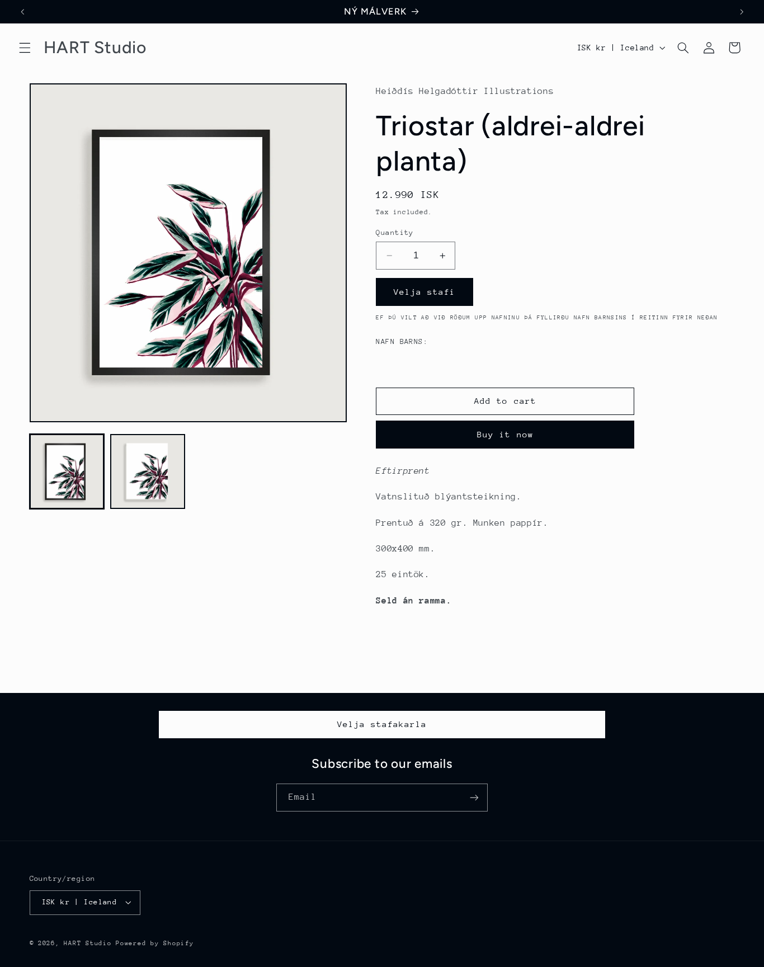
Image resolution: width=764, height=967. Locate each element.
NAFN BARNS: (402, 341)
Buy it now (505, 434)
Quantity (394, 232)
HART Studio (87, 943)
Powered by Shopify (155, 943)
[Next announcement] (741, 12)
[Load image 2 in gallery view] (147, 471)
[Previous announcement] (22, 12)
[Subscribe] (474, 797)
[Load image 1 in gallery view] (67, 471)
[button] (24, 47)
